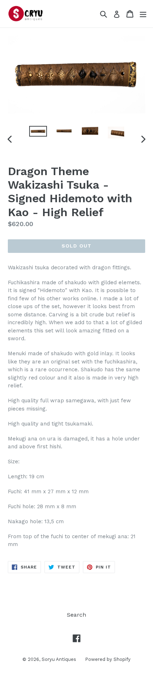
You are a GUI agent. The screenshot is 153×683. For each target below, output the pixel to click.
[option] (38, 131)
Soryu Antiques (59, 659)
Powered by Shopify (108, 659)
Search (76, 614)
